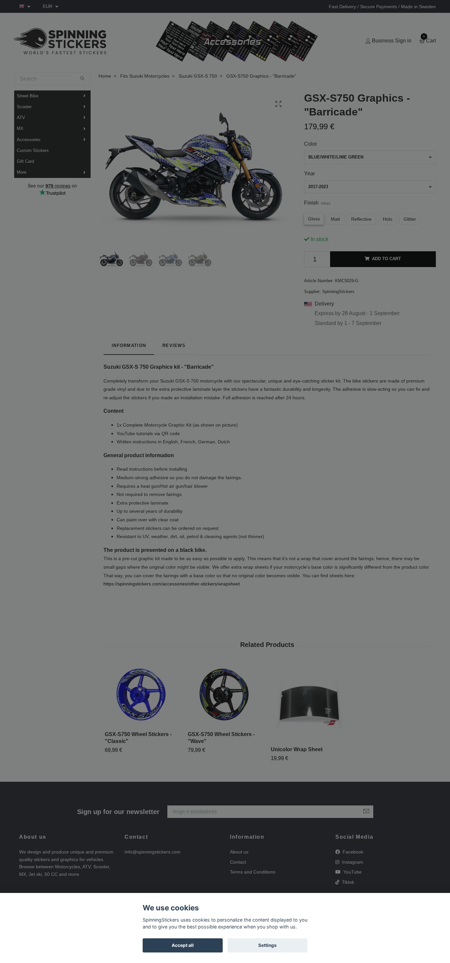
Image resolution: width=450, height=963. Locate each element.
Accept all (183, 945)
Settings (267, 945)
